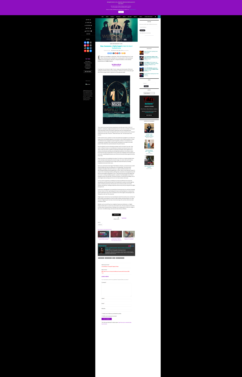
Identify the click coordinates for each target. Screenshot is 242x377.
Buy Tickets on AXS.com (116, 64)
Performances (116, 43)
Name (103, 298)
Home (103, 16)
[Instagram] (85, 45)
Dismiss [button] (121, 11)
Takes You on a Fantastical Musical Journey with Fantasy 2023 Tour (115, 271)
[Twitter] (112, 53)
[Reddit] (115, 53)
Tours (120, 43)
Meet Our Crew (88, 71)
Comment (104, 282)
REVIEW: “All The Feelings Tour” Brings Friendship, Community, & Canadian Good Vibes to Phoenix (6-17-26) (151, 63)
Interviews (118, 16)
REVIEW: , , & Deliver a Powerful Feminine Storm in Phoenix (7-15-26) (151, 57)
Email (103, 303)
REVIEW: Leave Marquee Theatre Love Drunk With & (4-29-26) (151, 69)
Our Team (129, 16)
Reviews (112, 16)
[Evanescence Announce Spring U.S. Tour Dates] (129, 234)
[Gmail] (121, 53)
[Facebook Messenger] (110, 53)
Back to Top (116, 214)
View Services (149, 115)
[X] (90, 42)
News (107, 16)
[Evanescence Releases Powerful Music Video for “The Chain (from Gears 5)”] (116, 234)
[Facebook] (108, 53)
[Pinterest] (117, 53)
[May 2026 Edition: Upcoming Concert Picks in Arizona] (103, 234)
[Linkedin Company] (88, 48)
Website (103, 308)
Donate (140, 16)
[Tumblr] (114, 53)
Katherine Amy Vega (116, 50)
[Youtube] (85, 51)
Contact (135, 16)
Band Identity (149, 104)
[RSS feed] (88, 51)
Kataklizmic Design (148, 16)
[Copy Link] (123, 53)
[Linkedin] (119, 53)
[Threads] (90, 45)
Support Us (88, 31)
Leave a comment (125, 50)
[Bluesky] (90, 51)
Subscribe (142, 30)
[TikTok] (85, 48)
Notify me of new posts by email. (110, 316)
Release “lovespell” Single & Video (110, 265)
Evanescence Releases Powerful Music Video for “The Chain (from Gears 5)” (116, 239)
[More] (124, 53)
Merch (124, 16)
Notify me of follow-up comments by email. (112, 313)
